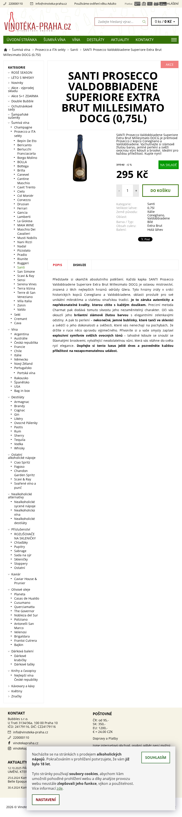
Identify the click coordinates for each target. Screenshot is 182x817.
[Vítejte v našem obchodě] (6, 49)
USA (17, 386)
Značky (16, 696)
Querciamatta (24, 607)
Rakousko (21, 378)
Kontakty (145, 39)
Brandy (19, 406)
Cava (17, 323)
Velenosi (20, 632)
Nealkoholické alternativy (20, 495)
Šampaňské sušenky (18, 116)
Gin (16, 414)
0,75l (150, 208)
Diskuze (79, 265)
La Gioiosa (24, 221)
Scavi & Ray (25, 276)
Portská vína (26, 373)
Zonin (21, 305)
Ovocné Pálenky (26, 423)
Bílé (150, 222)
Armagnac (21, 402)
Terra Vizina (26, 288)
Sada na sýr (23, 555)
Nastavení (46, 799)
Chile (18, 351)
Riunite (22, 259)
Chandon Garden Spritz (24, 473)
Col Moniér (25, 195)
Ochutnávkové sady (20, 107)
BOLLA (22, 162)
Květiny (16, 691)
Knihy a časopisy (23, 671)
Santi (151, 204)
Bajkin (18, 645)
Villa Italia (24, 301)
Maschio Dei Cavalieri (26, 231)
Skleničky (21, 559)
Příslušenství (20, 529)
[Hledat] (144, 22)
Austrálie (21, 338)
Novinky (17, 83)
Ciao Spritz (22, 462)
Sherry (19, 435)
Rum (17, 431)
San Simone (26, 271)
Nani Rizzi (24, 242)
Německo (21, 359)
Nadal (21, 246)
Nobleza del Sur (26, 615)
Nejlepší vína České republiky (26, 677)
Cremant (20, 319)
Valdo (21, 309)
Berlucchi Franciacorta (26, 151)
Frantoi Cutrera (25, 640)
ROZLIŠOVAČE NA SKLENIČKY (25, 536)
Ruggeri (23, 263)
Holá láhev (155, 229)
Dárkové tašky (24, 664)
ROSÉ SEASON (21, 72)
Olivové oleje (20, 589)
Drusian (23, 204)
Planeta (19, 594)
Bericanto (24, 145)
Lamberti (24, 217)
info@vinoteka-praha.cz (51, 4)
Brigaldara (22, 636)
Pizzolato (23, 250)
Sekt (17, 314)
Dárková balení (22, 651)
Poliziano (21, 619)
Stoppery (21, 563)
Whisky (19, 448)
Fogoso (19, 466)
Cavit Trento (26, 187)
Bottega (23, 166)
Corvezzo (24, 200)
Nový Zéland (23, 363)
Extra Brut (154, 225)
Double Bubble (22, 101)
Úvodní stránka (22, 39)
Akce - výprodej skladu (21, 89)
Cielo (21, 191)
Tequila (19, 440)
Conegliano (155, 215)
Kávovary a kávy (23, 686)
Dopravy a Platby (105, 738)
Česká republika (26, 342)
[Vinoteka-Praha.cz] (47, 21)
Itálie (151, 211)
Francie (19, 347)
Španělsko (21, 382)
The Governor (24, 611)
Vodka (18, 444)
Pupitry (19, 547)
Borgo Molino (27, 158)
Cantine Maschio (23, 181)
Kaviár (16, 574)
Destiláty (95, 39)
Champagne (23, 127)
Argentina (21, 334)
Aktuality (120, 39)
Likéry (18, 418)
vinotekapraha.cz (25, 743)
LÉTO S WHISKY (22, 77)
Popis (57, 265)
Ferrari (22, 208)
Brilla (21, 170)
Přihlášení (170, 4)
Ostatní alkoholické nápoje (22, 456)
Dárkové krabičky (20, 658)
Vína (76, 39)
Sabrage (20, 551)
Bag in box (22, 391)
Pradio (22, 255)
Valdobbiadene (158, 218)
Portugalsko (23, 368)
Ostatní (19, 568)
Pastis (18, 427)
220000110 (16, 4)
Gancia (22, 212)
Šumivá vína (54, 39)
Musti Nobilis (27, 238)
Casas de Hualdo (26, 598)
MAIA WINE (25, 225)
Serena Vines (27, 284)
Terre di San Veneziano (26, 294)
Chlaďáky (21, 542)
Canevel (23, 174)
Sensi (21, 280)
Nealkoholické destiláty (24, 521)
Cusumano (22, 602)
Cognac (19, 410)
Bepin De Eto (26, 141)
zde (60, 788)
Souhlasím (155, 757)
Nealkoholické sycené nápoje (25, 504)
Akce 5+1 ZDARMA (24, 96)
